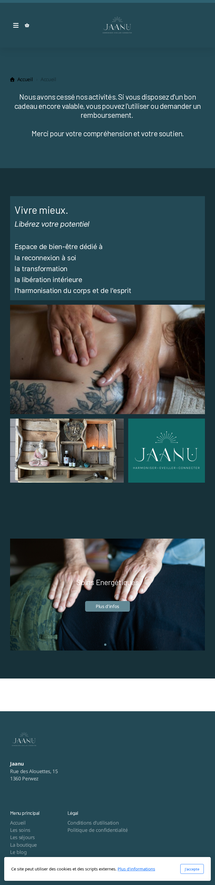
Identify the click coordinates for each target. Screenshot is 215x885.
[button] (101, 645)
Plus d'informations (136, 869)
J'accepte (192, 869)
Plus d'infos (107, 606)
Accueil (25, 79)
